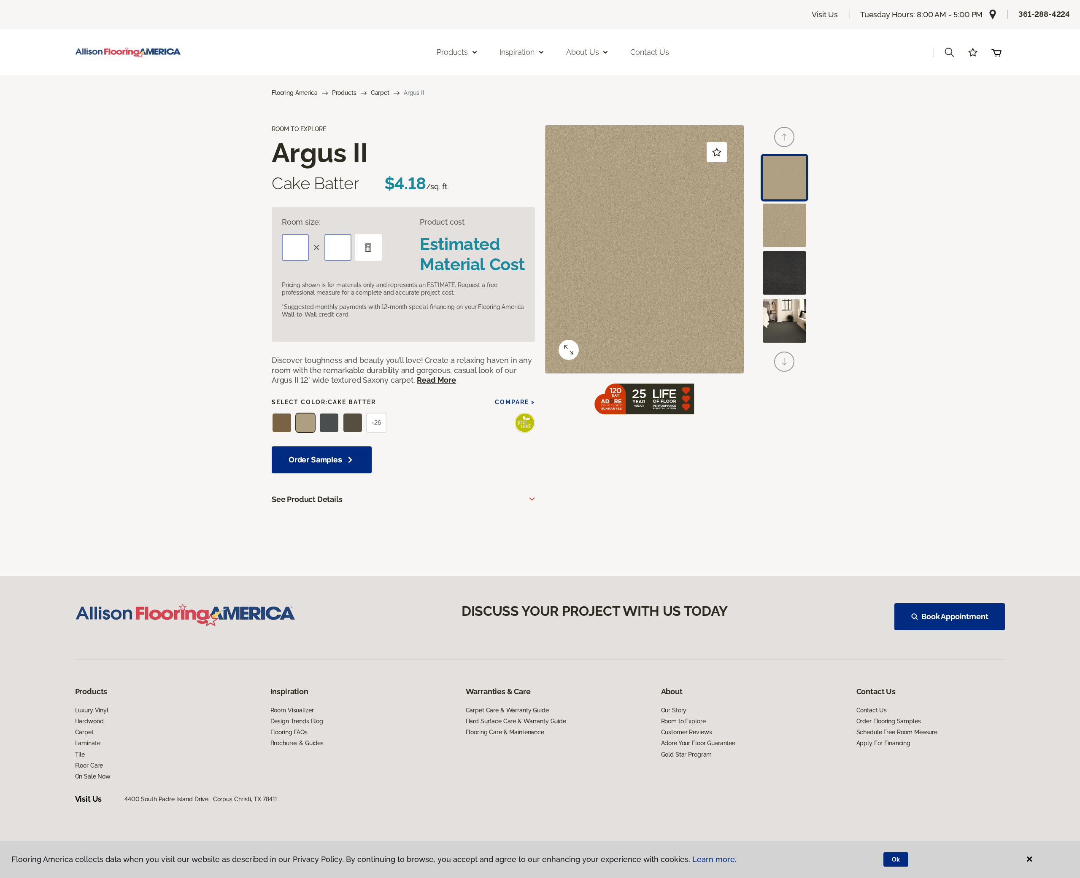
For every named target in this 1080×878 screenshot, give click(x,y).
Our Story (674, 710)
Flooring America (295, 92)
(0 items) (996, 52)
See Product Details (307, 499)
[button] (949, 52)
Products (344, 92)
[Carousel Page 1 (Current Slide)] (784, 177)
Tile (80, 754)
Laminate (87, 743)
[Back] (784, 137)
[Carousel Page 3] (784, 273)
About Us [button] (582, 52)
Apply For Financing (883, 743)
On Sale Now (93, 776)
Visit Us (825, 14)
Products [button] (452, 52)
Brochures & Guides (297, 743)
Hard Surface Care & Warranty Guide (516, 721)
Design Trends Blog (296, 721)
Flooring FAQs (289, 732)
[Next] (784, 362)
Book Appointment (954, 616)
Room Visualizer (292, 710)
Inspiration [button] (517, 52)
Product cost (442, 221)
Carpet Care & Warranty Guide (507, 710)
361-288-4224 (1044, 14)
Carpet (380, 92)
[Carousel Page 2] (784, 225)
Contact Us (649, 52)
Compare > (515, 402)
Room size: (301, 221)
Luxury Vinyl (91, 710)
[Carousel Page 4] (784, 320)
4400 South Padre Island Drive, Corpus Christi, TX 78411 (200, 799)
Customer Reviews (686, 732)
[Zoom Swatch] (569, 350)
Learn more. (714, 859)
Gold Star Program (686, 754)
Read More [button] (436, 380)
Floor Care (89, 765)
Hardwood (89, 721)
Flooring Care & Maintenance (505, 732)
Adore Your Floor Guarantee (698, 743)
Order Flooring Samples (888, 721)
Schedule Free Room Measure (896, 732)
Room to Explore (683, 721)
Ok (896, 859)
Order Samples (315, 459)
